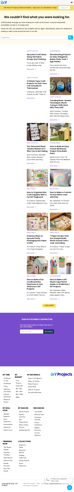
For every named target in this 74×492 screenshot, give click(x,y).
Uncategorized (55, 276)
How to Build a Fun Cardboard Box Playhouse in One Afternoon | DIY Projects (35, 284)
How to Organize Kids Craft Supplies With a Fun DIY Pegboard (36, 194)
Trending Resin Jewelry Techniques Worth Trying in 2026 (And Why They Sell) (60, 104)
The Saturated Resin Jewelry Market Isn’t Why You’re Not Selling (37, 148)
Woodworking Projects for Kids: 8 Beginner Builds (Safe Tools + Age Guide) (60, 58)
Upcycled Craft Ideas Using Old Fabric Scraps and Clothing (36, 56)
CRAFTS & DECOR (32, 51)
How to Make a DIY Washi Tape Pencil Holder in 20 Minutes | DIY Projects (60, 283)
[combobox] (34, 37)
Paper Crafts (31, 232)
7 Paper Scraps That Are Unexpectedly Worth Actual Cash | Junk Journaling (59, 239)
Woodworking (55, 51)
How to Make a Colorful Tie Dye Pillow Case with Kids (60, 194)
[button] (71, 2)
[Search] (70, 37)
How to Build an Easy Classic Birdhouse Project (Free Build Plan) (59, 150)
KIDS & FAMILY (31, 189)
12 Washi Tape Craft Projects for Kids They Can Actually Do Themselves (37, 84)
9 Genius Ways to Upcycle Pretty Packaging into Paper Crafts (37, 239)
